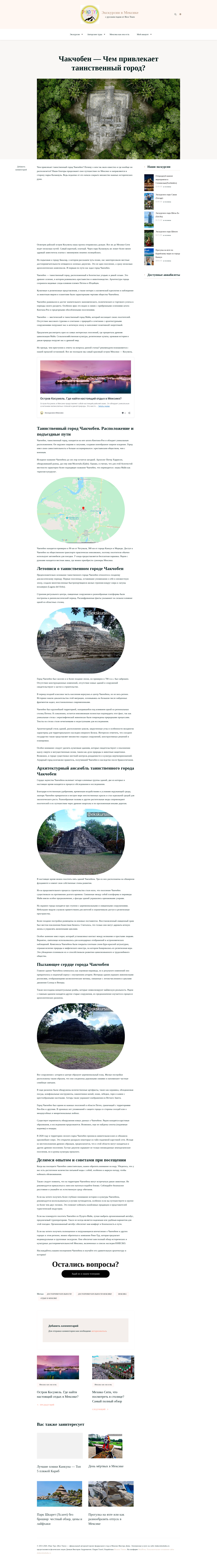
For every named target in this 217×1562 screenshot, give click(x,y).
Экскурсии (75, 34)
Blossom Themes (120, 1549)
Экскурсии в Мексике (120, 12)
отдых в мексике (49, 1298)
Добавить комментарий (21, 168)
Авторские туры (94, 34)
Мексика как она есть (119, 34)
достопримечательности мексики (95, 1294)
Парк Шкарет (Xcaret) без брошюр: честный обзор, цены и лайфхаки (59, 1519)
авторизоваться (99, 1331)
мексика (122, 1294)
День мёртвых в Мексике (106, 1466)
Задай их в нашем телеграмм (86, 1273)
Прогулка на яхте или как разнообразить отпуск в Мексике (106, 1519)
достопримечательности (59, 1294)
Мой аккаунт (143, 34)
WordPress (142, 1549)
